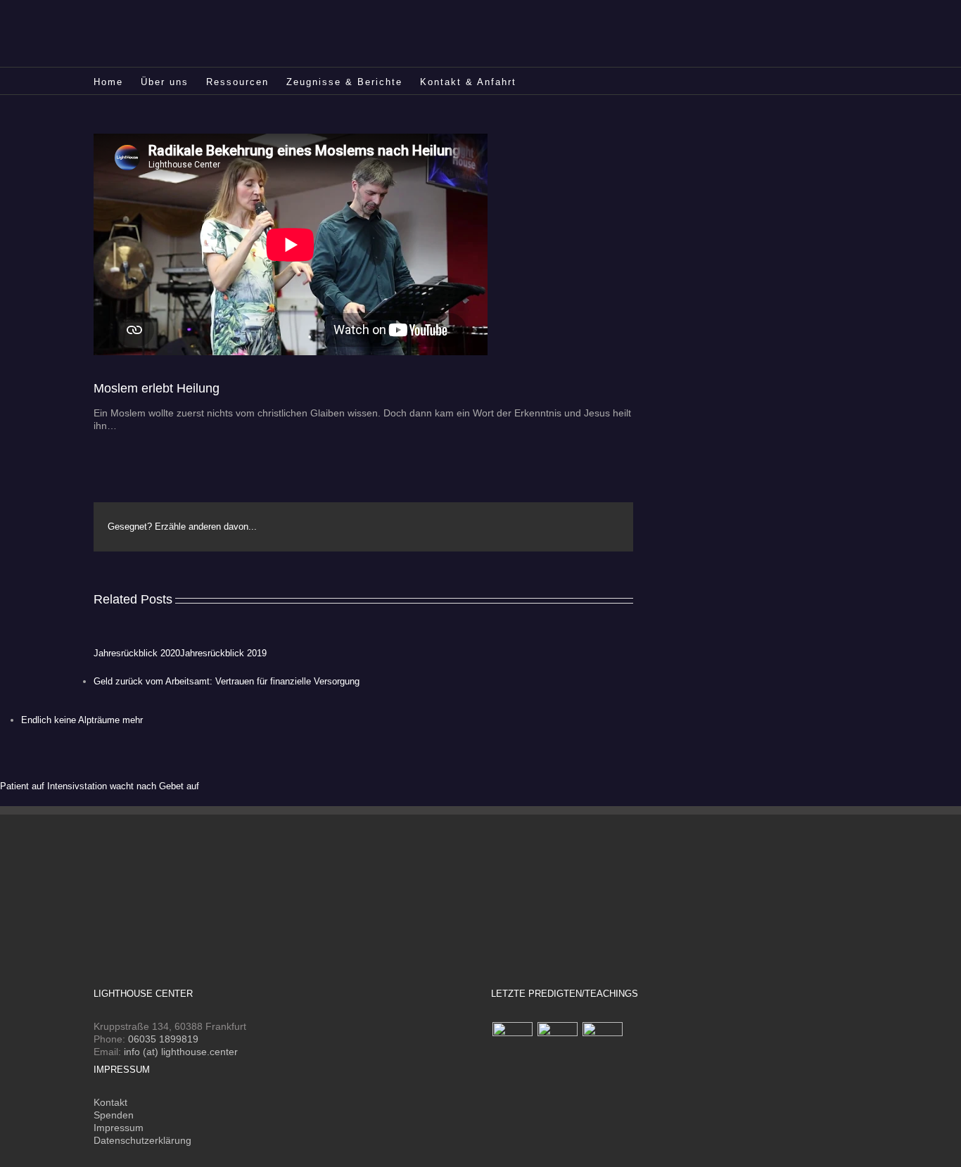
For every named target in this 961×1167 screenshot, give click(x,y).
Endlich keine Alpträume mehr (82, 720)
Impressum (119, 1127)
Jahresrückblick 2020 (137, 653)
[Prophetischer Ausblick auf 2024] (512, 1042)
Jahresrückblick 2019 (223, 653)
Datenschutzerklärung (142, 1140)
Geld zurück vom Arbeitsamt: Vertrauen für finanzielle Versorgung (226, 681)
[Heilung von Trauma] (557, 1042)
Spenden (114, 1115)
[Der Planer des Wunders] (602, 1042)
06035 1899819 (163, 1039)
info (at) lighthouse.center (181, 1051)
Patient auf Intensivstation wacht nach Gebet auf (99, 786)
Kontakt (110, 1102)
